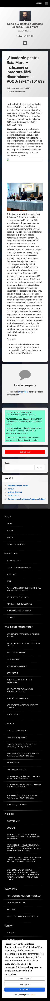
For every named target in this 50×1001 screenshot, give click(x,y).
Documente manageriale (18, 627)
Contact (9, 926)
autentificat (23, 392)
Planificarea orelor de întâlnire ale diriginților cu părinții (24, 589)
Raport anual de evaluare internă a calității (23, 644)
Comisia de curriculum (17, 731)
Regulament (12, 673)
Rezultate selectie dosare (18, 486)
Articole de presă (15, 492)
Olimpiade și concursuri (17, 805)
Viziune (10, 530)
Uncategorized (20, 91)
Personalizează (25, 979)
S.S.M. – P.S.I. (13, 496)
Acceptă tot (24, 989)
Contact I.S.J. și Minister (18, 597)
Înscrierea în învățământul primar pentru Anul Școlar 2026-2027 (23, 755)
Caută (7, 463)
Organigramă (13, 659)
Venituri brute (13, 714)
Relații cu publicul (15, 940)
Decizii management (16, 652)
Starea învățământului (17, 698)
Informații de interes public (19, 604)
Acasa (7, 516)
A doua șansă (13, 763)
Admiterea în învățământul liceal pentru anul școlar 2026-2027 (22, 796)
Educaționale (13, 821)
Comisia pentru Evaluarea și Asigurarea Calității (26, 499)
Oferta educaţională (16, 738)
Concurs (11, 489)
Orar (9, 581)
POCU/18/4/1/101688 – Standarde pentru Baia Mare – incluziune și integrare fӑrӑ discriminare (23, 837)
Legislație (11, 618)
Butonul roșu (25, 452)
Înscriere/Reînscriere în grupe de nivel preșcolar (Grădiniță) (22, 745)
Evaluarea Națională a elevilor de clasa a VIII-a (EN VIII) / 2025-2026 (24, 786)
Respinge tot (24, 984)
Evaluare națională (16, 770)
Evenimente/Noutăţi (16, 544)
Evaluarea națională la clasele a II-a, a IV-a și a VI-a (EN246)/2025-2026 (23, 777)
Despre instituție (14, 561)
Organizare (11, 553)
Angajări (11, 910)
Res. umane (10, 889)
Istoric (10, 524)
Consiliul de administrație (19, 567)
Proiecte (9, 814)
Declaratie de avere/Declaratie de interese (22, 706)
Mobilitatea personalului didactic (22, 916)
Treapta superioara (16, 903)
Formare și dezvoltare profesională (24, 896)
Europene (10, 91)
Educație (9, 723)
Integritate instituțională (19, 611)
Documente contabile (17, 666)
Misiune (10, 537)
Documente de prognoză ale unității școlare (23, 635)
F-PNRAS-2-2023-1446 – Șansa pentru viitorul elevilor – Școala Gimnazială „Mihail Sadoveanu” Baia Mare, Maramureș (24, 859)
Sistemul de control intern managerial (19, 681)
